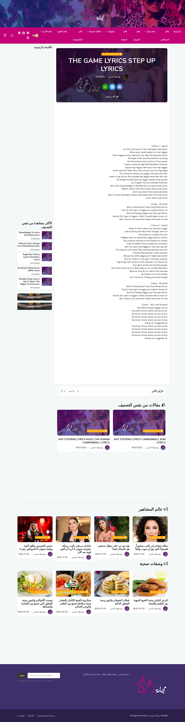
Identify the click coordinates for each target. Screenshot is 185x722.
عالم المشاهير (165, 35)
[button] (12, 35)
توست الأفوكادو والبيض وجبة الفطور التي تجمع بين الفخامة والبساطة (37, 603)
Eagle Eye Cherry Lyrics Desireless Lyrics (31, 257)
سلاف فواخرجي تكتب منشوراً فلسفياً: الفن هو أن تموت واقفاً (151, 547)
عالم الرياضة (124, 35)
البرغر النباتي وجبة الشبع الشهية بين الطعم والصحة (151, 602)
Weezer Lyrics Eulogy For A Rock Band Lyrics (28, 244)
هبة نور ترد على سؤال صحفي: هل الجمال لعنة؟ (113, 547)
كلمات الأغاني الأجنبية (110, 54)
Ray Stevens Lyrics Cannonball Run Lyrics (139, 441)
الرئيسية (177, 31)
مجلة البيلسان (154, 715)
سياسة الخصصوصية (46, 715)
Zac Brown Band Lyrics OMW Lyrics (28, 269)
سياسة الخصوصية (24, 681)
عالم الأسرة (47, 31)
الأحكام (31, 715)
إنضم (22, 675)
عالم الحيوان (136, 35)
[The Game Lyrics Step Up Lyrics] (119, 87)
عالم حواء (150, 31)
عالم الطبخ (62, 31)
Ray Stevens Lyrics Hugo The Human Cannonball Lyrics (84, 441)
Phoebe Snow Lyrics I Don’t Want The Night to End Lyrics (29, 281)
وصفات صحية (151, 564)
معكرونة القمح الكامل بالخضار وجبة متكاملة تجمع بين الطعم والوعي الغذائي (75, 603)
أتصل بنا (20, 715)
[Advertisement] (111, 123)
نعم (70, 391)
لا (64, 391)
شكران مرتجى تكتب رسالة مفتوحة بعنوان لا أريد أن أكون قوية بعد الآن (75, 549)
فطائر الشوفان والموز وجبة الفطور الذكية (114, 602)
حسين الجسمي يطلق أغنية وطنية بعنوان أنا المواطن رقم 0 (36, 547)
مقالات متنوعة (94, 31)
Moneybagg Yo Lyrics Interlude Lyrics (29, 233)
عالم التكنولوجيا (77, 35)
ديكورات (111, 31)
